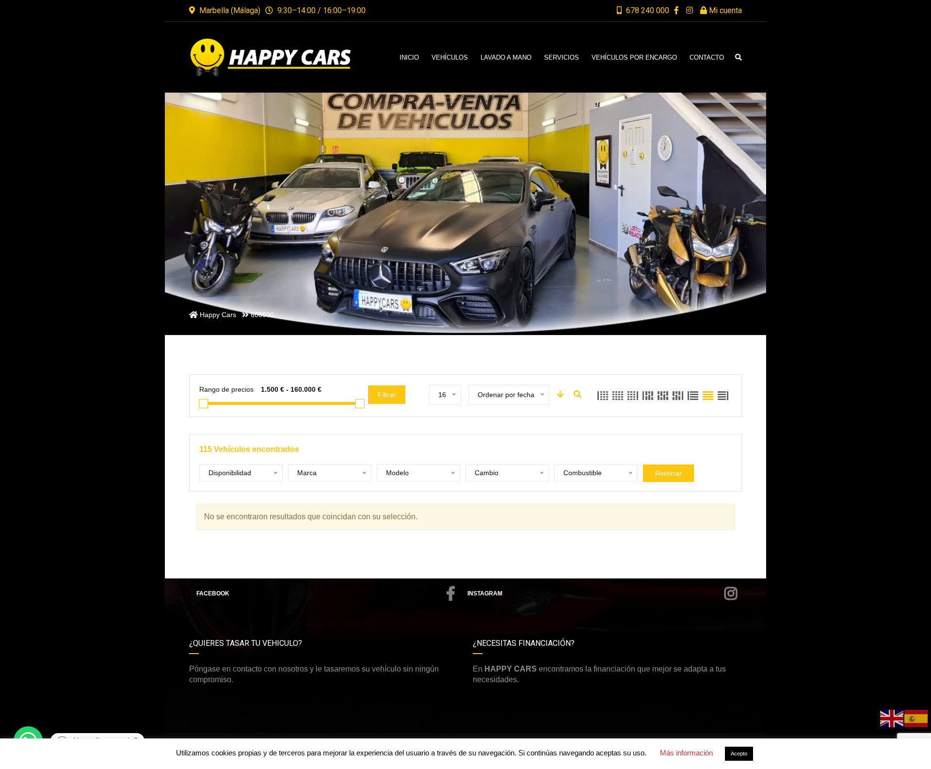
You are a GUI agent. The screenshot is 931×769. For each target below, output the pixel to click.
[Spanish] (916, 718)
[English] (892, 718)
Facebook (212, 593)
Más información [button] (686, 753)
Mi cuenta (724, 10)
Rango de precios (226, 389)
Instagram (484, 593)
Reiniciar (668, 473)
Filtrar (387, 395)
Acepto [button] (739, 753)
